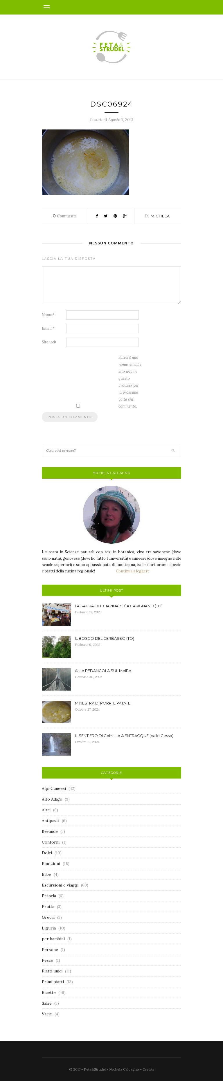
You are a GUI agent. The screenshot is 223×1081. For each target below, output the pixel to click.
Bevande (50, 831)
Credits (148, 1069)
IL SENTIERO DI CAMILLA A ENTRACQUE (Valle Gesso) (124, 735)
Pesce (47, 960)
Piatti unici (52, 971)
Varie (47, 1014)
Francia (49, 895)
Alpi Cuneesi (54, 788)
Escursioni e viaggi (60, 885)
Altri (46, 809)
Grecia (48, 917)
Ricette (49, 992)
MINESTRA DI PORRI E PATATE (102, 703)
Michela (160, 216)
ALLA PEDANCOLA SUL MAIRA (103, 670)
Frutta (48, 906)
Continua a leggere (133, 571)
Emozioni (51, 863)
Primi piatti (53, 981)
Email (48, 328)
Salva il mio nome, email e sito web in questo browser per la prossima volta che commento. (129, 382)
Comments (65, 216)
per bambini (53, 938)
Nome (48, 314)
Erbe (46, 874)
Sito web (49, 342)
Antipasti (50, 820)
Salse (47, 1003)
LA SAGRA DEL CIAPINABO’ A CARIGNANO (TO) (119, 605)
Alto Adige (52, 799)
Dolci (47, 852)
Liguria (49, 928)
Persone (50, 949)
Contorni (51, 842)
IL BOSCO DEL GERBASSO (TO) (104, 638)
